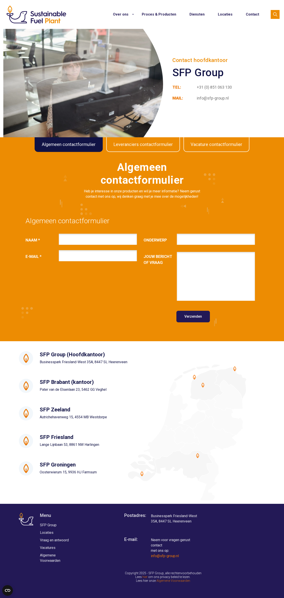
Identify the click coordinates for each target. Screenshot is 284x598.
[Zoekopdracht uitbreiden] (275, 14)
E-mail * (33, 256)
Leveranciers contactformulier (143, 144)
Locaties (225, 14)
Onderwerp (155, 240)
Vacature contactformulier (216, 144)
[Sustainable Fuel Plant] (36, 14)
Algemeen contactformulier (69, 144)
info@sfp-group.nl (165, 556)
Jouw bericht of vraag (158, 259)
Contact (252, 14)
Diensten (197, 14)
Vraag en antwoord (54, 540)
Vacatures (47, 548)
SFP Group (48, 525)
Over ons (120, 14)
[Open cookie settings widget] (7, 590)
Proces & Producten (159, 14)
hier (145, 577)
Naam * (33, 240)
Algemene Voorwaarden (50, 558)
